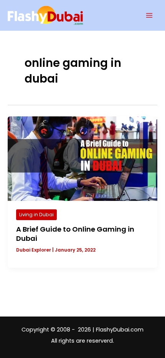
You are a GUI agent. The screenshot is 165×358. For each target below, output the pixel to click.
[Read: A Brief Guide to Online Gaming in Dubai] (82, 158)
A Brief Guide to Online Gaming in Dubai (75, 233)
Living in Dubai (36, 214)
